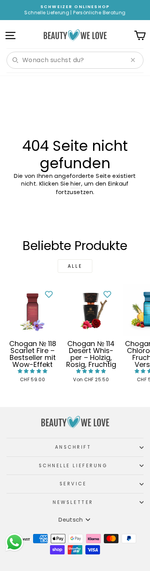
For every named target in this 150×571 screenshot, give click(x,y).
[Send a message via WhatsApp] (14, 542)
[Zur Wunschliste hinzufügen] (49, 294)
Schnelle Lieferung (73, 466)
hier (75, 184)
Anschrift (73, 447)
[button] (33, 371)
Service (73, 484)
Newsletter (73, 502)
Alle (75, 266)
